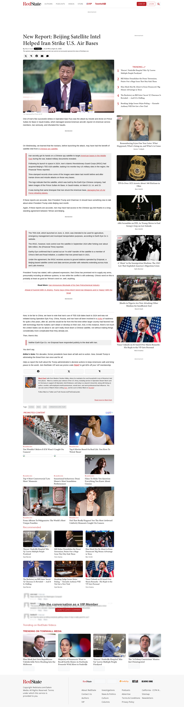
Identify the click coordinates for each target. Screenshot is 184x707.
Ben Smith (89, 557)
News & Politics (109, 694)
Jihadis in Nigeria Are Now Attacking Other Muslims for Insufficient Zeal (139, 304)
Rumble (91, 388)
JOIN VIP (141, 4)
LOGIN (151, 4)
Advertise (126, 694)
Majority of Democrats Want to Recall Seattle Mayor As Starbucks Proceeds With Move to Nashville (73, 662)
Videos (71, 4)
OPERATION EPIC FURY (57, 407)
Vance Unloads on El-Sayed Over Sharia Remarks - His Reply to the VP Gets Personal (99, 581)
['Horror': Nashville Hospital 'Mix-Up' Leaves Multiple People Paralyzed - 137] (109, 645)
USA (44, 407)
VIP (83, 702)
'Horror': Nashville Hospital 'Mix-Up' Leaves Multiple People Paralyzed (36, 551)
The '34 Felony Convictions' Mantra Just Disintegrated (143, 660)
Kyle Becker (27, 557)
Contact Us (87, 694)
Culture (105, 698)
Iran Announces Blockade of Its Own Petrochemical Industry (74, 285)
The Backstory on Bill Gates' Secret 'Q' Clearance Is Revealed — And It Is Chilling (37, 581)
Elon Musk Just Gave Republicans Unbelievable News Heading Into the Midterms (39, 662)
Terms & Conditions (131, 698)
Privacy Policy (128, 702)
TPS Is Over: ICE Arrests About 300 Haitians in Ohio (139, 184)
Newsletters (147, 698)
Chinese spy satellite (49, 149)
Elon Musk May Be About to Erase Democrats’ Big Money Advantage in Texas (99, 551)
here (65, 388)
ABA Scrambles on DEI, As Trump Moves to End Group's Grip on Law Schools (139, 224)
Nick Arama (58, 557)
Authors (48, 4)
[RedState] (32, 4)
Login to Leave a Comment (69, 610)
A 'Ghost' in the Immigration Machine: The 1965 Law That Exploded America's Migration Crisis (139, 264)
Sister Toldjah (139, 149)
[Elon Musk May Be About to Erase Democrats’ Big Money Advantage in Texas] (100, 539)
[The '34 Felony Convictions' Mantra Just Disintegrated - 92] (144, 645)
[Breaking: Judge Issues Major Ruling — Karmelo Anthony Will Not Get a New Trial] (68, 569)
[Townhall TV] (100, 4)
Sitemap (146, 694)
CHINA (31, 407)
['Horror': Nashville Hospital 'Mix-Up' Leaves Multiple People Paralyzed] (37, 539)
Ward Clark (29, 49)
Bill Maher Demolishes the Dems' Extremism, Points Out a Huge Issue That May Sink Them (67, 551)
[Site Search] (158, 4)
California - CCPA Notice (151, 690)
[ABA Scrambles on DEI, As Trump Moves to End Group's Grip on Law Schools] (139, 208)
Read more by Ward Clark (103, 400)
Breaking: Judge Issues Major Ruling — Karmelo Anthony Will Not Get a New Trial (67, 581)
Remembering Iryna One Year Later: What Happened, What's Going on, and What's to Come (139, 144)
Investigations (108, 690)
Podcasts (60, 4)
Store (80, 4)
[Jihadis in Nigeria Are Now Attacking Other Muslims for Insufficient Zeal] (139, 287)
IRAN (38, 407)
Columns (106, 702)
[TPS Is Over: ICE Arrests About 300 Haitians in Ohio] (139, 168)
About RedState (89, 690)
